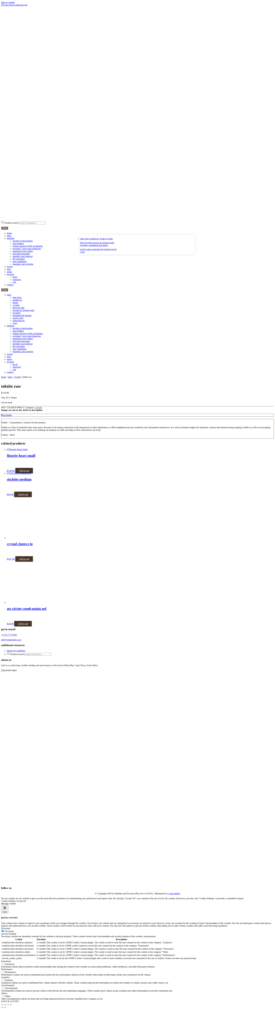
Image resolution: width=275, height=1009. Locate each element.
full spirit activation (21, 254)
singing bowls (110, 249)
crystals (109, 239)
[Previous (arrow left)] (2, 1007)
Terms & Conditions (16, 651)
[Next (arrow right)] (5, 1007)
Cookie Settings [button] (8, 901)
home (9, 233)
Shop (10, 377)
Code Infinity (174, 893)
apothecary (94, 239)
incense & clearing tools (103, 243)
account (10, 274)
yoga (82, 252)
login (15, 277)
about (9, 272)
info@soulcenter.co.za (11, 639)
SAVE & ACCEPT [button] (10, 1001)
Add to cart (24, 470)
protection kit (97, 249)
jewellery (84, 245)
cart (14, 282)
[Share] (8, 1004)
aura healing (18, 243)
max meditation (19, 261)
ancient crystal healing (23, 241)
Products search (12, 223)
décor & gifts (86, 243)
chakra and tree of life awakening (28, 246)
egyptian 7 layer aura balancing (27, 248)
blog (9, 269)
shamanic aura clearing (23, 264)
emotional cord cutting (23, 251)
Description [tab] (6, 415)
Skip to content (8, 2)
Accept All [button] (21, 901)
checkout (17, 279)
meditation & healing (98, 245)
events (10, 266)
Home (3, 377)
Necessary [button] (5, 928)
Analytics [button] (5, 977)
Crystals (17, 377)
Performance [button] (7, 969)
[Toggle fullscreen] (5, 1004)
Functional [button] (6, 961)
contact (10, 284)
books (102, 239)
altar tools (84, 239)
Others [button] (4, 993)
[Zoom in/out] (2, 1004)
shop (9, 235)
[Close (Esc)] (11, 1004)
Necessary (9, 931)
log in (15, 364)
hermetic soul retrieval (23, 256)
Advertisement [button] (7, 985)
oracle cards (85, 249)
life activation (19, 259)
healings (10, 238)
